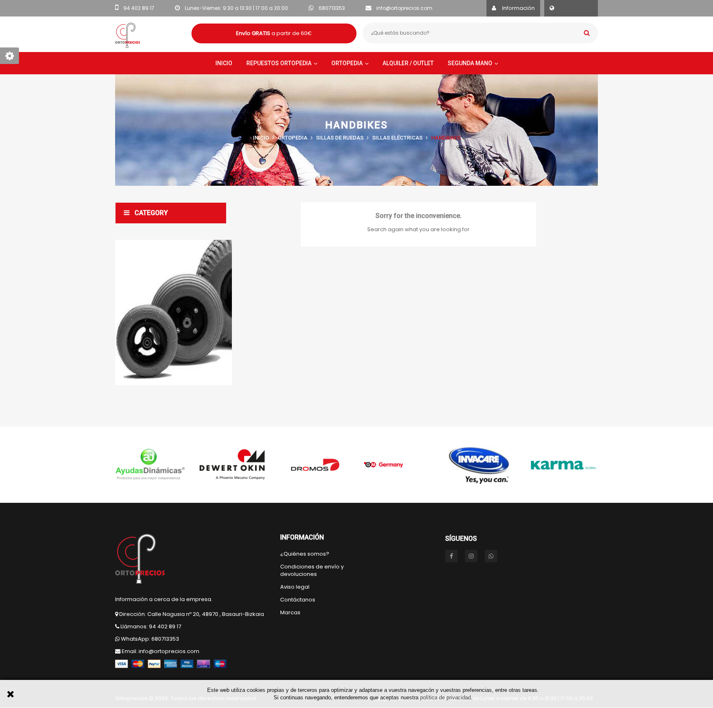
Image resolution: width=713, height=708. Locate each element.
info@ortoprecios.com (404, 8)
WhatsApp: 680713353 (150, 639)
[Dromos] (315, 464)
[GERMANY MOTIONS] (398, 464)
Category (151, 213)
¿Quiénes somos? (304, 554)
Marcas (290, 612)
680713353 (332, 8)
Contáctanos (297, 600)
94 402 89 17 (138, 8)
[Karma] (563, 464)
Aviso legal (294, 587)
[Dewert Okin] (233, 464)
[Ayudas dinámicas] (150, 464)
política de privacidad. (446, 697)
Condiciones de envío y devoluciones (312, 570)
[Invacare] (480, 464)
